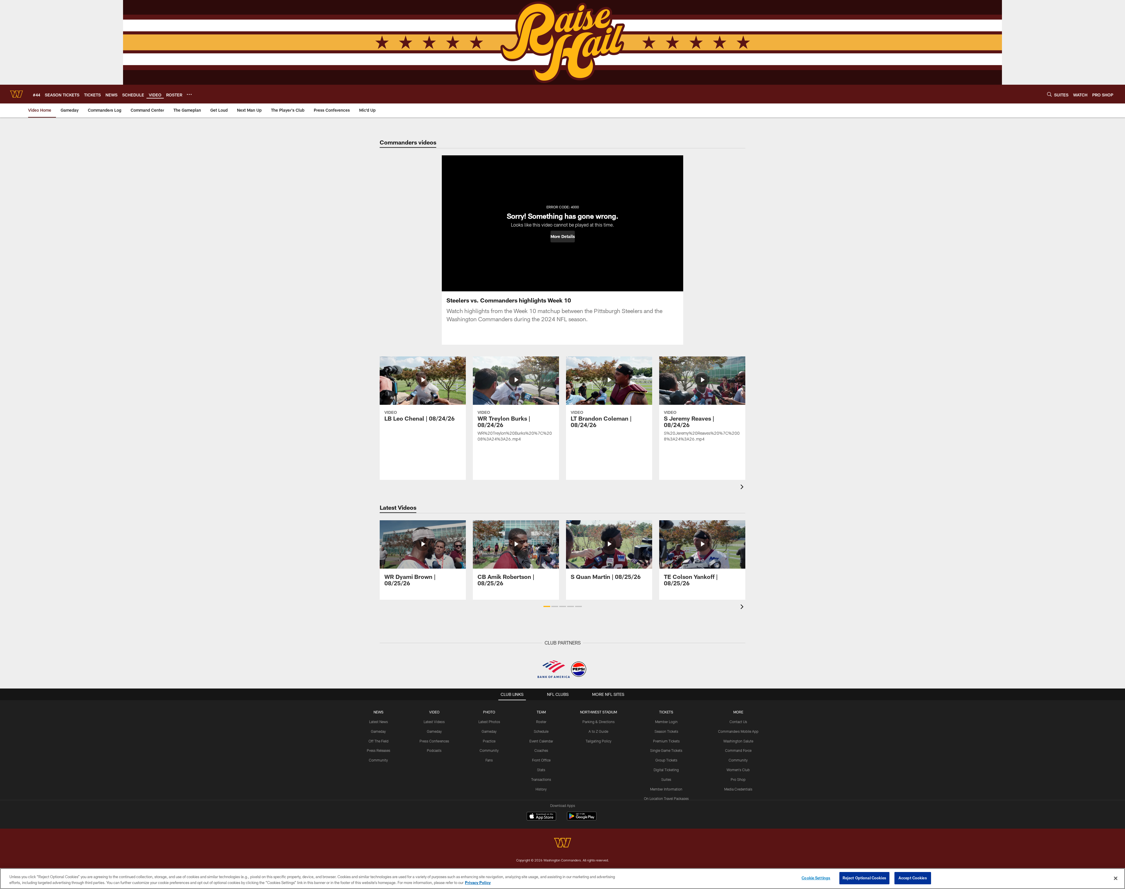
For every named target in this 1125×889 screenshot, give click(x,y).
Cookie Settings (816, 878)
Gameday (378, 731)
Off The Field (378, 741)
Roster (541, 722)
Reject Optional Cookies (864, 878)
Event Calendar (541, 741)
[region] (562, 878)
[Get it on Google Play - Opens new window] (581, 819)
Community (378, 760)
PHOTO (489, 712)
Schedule (541, 731)
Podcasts (434, 750)
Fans (489, 760)
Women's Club (738, 770)
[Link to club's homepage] (16, 94)
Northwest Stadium (598, 712)
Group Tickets (666, 760)
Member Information (666, 789)
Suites (666, 779)
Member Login (666, 722)
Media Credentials (738, 789)
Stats (541, 770)
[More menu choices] (189, 94)
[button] (562, 236)
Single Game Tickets (666, 750)
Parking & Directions (598, 722)
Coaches (541, 750)
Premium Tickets (666, 741)
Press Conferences (434, 741)
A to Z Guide (598, 731)
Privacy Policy (478, 882)
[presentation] (743, 488)
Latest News (378, 722)
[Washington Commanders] (562, 843)
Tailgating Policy (598, 741)
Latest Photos (489, 722)
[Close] (1115, 878)
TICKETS (666, 712)
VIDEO (434, 712)
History (541, 789)
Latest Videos (434, 722)
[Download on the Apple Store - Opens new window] (541, 817)
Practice (489, 741)
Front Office (541, 760)
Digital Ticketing (666, 770)
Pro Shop (738, 779)
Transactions (541, 779)
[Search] (1049, 94)
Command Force (738, 750)
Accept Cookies (913, 878)
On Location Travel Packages (666, 798)
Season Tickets (666, 731)
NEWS (378, 712)
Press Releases (378, 750)
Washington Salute (738, 741)
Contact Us (738, 722)
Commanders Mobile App (738, 731)
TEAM (541, 712)
